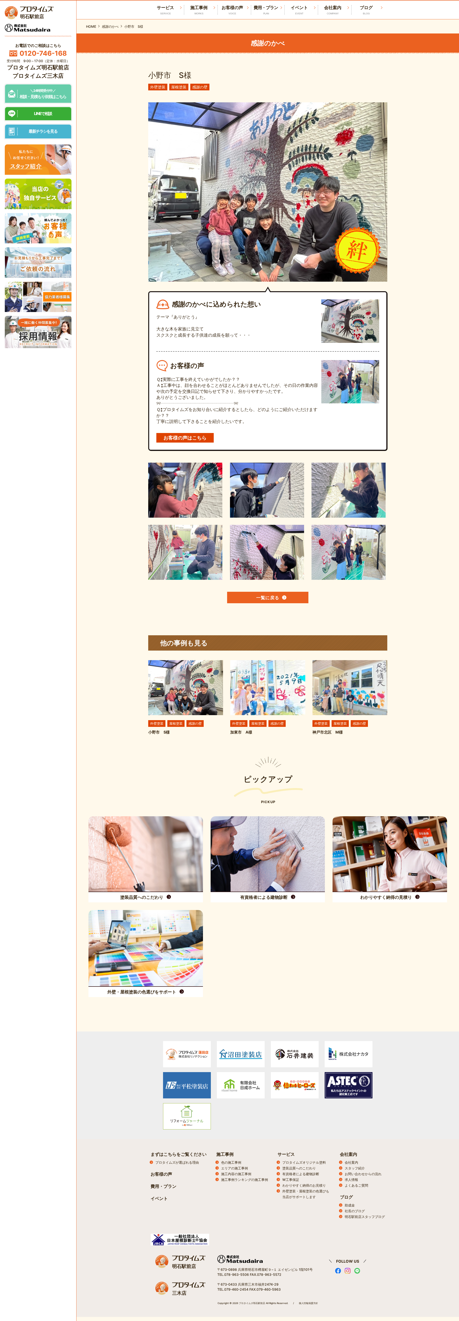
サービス (286, 1154)
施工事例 (199, 10)
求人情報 (351, 1180)
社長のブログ (355, 1211)
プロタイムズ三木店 (38, 75)
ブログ (366, 10)
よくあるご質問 (356, 1185)
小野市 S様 (159, 732)
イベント (299, 10)
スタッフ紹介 (355, 1168)
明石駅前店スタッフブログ (365, 1217)
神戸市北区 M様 (327, 732)
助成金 (350, 1205)
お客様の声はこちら (185, 438)
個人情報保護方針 (308, 1303)
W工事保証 (290, 1180)
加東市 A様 (241, 732)
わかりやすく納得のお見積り (304, 1185)
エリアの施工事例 (234, 1168)
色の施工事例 (231, 1162)
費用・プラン (266, 10)
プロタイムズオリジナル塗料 (304, 1162)
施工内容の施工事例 (236, 1174)
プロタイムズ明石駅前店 (38, 67)
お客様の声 (232, 10)
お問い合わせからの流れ (363, 1174)
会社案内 (332, 10)
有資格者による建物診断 (300, 1174)
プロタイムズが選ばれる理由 (177, 1162)
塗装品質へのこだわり (299, 1168)
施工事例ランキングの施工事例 (244, 1180)
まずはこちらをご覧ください (179, 1154)
